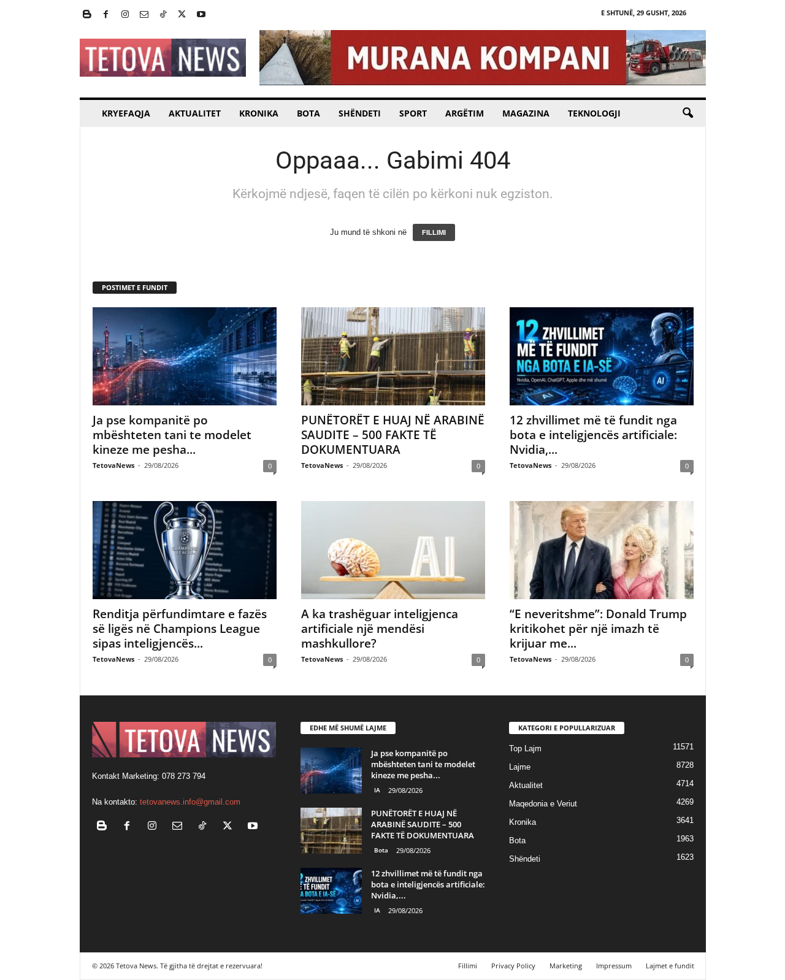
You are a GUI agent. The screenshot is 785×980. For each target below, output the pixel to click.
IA (377, 790)
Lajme (519, 766)
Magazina (526, 113)
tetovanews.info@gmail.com (190, 801)
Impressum (614, 965)
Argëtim (464, 113)
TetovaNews (113, 465)
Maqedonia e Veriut (543, 803)
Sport (413, 113)
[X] (182, 15)
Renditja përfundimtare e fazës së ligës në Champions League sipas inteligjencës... (180, 628)
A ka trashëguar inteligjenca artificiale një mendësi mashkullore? (379, 628)
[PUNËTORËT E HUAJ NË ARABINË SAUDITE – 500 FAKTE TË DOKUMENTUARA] (393, 356)
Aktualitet (195, 113)
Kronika (258, 113)
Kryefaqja (126, 113)
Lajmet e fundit (670, 965)
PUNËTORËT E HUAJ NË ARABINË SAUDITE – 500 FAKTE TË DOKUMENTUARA (392, 434)
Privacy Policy (513, 965)
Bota (308, 113)
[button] (687, 113)
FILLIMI (434, 232)
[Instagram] (125, 15)
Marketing (566, 965)
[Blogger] (87, 15)
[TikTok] (163, 15)
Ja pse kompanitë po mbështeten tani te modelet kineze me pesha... (172, 434)
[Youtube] (201, 15)
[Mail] (144, 15)
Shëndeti (360, 113)
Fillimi (467, 965)
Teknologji (594, 113)
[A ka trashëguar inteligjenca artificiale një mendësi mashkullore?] (393, 550)
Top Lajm (525, 748)
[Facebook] (106, 15)
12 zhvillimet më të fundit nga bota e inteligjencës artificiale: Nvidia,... (593, 434)
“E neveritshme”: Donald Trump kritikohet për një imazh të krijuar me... (598, 628)
